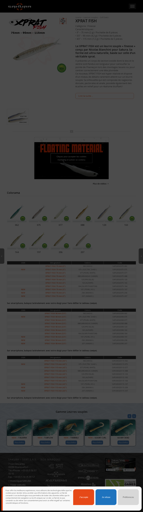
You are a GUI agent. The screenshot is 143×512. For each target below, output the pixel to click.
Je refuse (106, 497)
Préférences (128, 497)
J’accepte (83, 497)
